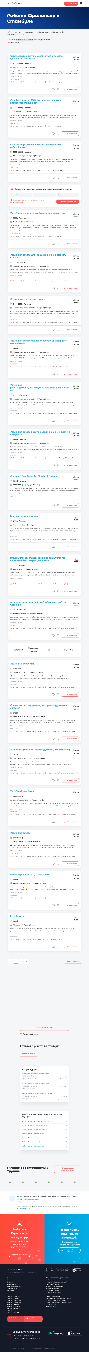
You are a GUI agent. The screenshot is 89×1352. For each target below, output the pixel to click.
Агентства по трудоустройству (57, 1278)
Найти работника (52, 1284)
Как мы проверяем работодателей (58, 1298)
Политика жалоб (52, 1304)
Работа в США (12, 1310)
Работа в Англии (13, 1304)
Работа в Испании (13, 1306)
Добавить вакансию (30, 1319)
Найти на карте (51, 1280)
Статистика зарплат (53, 1288)
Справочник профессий (54, 1286)
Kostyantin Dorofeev (31, 1199)
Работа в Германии (14, 1300)
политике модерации (23, 1208)
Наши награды (12, 1288)
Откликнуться (72, 89)
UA (77, 1270)
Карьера (10, 1280)
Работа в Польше (13, 1298)
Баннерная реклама (14, 1286)
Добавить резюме (13, 1319)
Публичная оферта (53, 1296)
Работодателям (71, 3)
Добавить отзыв (28, 1054)
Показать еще (73, 961)
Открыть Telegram (70, 1250)
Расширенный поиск (45, 1027)
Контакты (10, 1290)
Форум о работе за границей (56, 1282)
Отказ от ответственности (56, 1300)
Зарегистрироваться (67, 201)
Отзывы (10, 1282)
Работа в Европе (13, 1296)
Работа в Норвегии (14, 1302)
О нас (9, 1278)
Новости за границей (53, 1292)
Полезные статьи (52, 1290)
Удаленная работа (13, 1308)
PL (80, 1270)
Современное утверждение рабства (59, 1302)
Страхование (12, 1284)
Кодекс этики (51, 1306)
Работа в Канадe (13, 1313)
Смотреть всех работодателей (67, 1169)
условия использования (29, 200)
